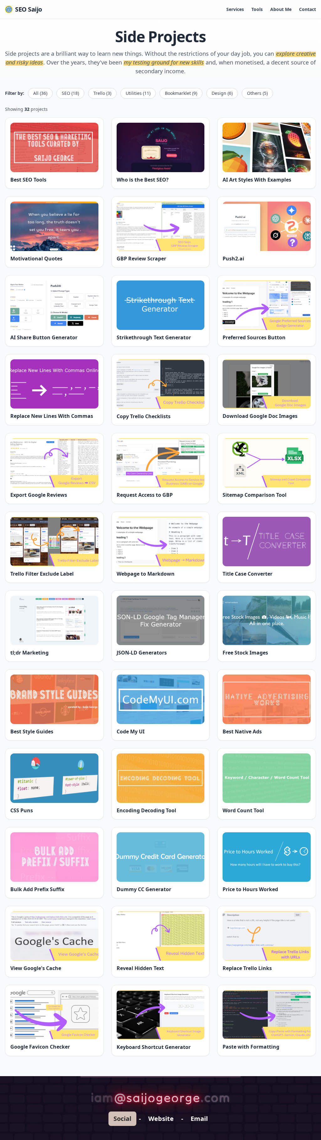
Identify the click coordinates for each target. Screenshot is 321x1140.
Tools (257, 9)
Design (222, 93)
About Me (281, 9)
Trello (102, 93)
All (40, 93)
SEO (70, 93)
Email (199, 1118)
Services (235, 9)
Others (257, 93)
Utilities (138, 93)
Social (122, 1118)
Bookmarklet (181, 93)
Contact (307, 9)
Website (161, 1118)
